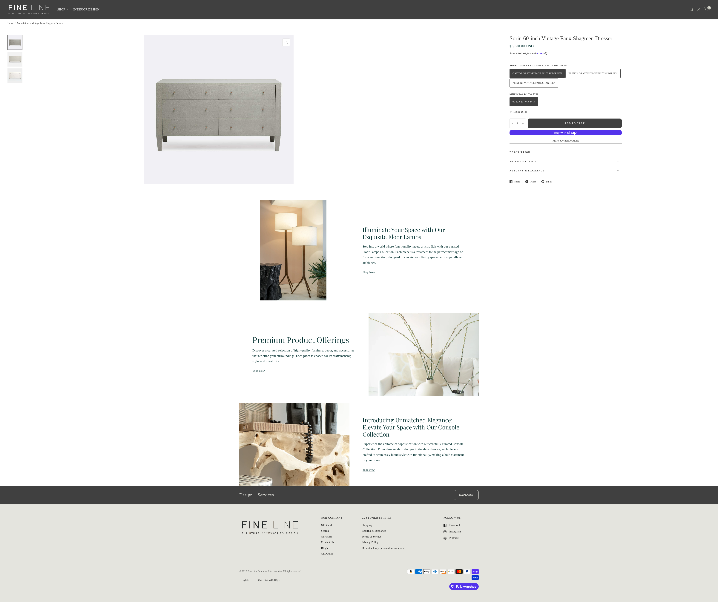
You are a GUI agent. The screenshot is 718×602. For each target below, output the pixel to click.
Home (10, 23)
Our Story (326, 536)
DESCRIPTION (520, 152)
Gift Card (326, 525)
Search (325, 530)
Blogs (324, 547)
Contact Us (327, 542)
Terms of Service (371, 536)
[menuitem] (62, 9)
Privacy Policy (370, 542)
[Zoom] (286, 42)
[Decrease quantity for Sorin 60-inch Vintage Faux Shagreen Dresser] (512, 123)
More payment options (566, 140)
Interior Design (86, 9)
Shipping (367, 525)
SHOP (61, 9)
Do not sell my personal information (383, 547)
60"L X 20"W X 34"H (524, 101)
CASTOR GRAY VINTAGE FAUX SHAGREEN (537, 73)
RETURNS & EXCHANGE (527, 170)
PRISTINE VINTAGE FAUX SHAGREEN (534, 83)
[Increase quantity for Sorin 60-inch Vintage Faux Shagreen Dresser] (523, 123)
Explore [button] (466, 494)
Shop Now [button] (369, 272)
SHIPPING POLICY (523, 161)
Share (517, 181)
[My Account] (698, 9)
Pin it (548, 181)
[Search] (691, 9)
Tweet (533, 181)
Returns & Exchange (374, 530)
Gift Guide (327, 553)
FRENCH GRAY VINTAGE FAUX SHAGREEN (593, 73)
